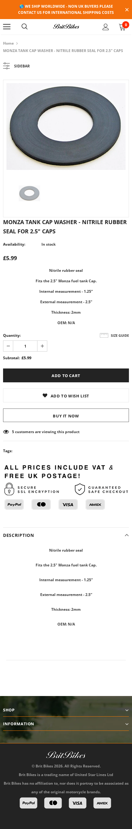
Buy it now (66, 416)
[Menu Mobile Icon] (6, 26)
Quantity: (12, 335)
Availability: (14, 244)
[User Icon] (106, 27)
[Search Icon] (24, 27)
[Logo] (66, 26)
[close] (127, 10)
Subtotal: (11, 357)
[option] (66, 126)
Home (8, 43)
